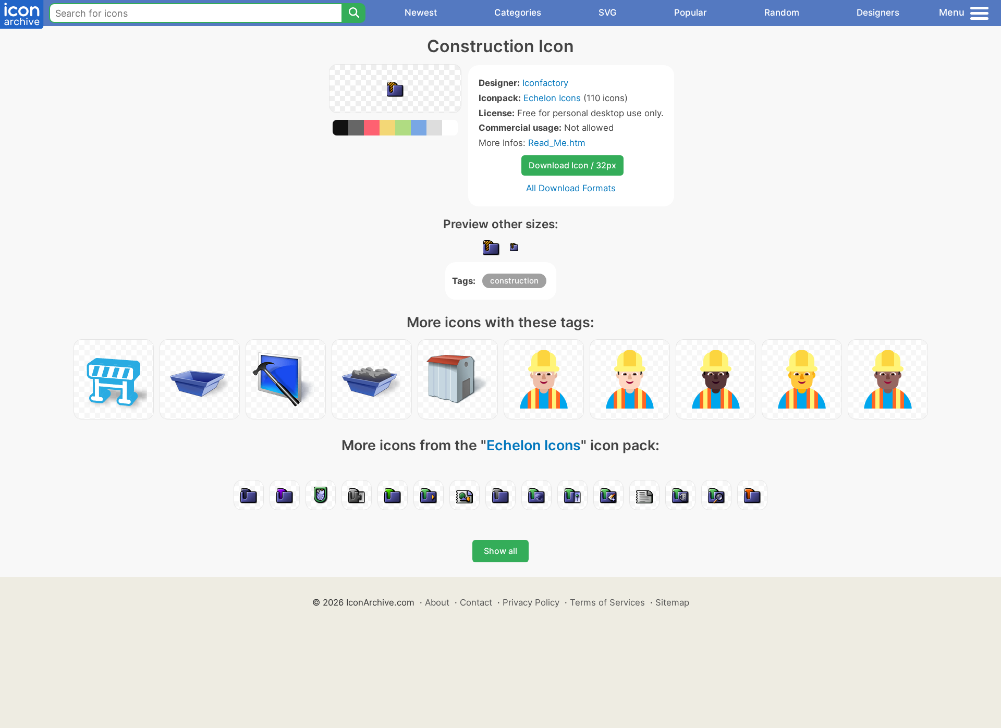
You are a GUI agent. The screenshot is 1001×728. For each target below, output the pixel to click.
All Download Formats (571, 188)
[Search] (353, 13)
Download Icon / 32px (572, 165)
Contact (476, 602)
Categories (517, 12)
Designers (878, 12)
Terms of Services (607, 602)
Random (781, 12)
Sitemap (672, 602)
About (437, 602)
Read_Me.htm (556, 143)
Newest (421, 12)
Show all (500, 551)
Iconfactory (545, 83)
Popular (690, 12)
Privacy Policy (531, 602)
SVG (608, 12)
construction (514, 281)
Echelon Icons (552, 98)
